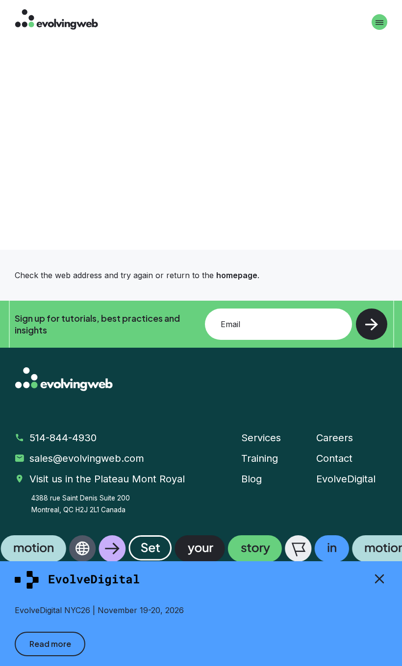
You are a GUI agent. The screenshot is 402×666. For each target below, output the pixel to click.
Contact (334, 458)
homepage (236, 275)
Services (261, 438)
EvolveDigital (346, 479)
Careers (334, 438)
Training (259, 458)
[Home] (56, 20)
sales (88, 458)
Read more (50, 644)
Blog (251, 479)
